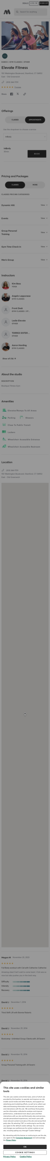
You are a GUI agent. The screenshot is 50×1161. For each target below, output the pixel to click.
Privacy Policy (11, 1140)
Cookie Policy (26, 1157)
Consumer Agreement (24, 1138)
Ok (25, 1147)
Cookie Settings (25, 1152)
